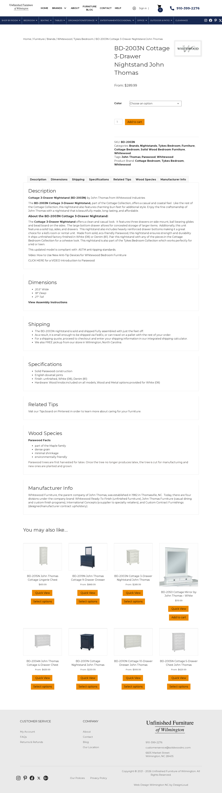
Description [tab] (38, 179)
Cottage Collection (118, 203)
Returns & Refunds (31, 742)
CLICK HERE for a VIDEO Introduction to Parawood (61, 260)
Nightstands (148, 145)
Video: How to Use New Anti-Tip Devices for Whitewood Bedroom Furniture (77, 255)
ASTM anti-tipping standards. (97, 249)
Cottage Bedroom (127, 149)
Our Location (91, 747)
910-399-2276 (154, 742)
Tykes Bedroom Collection (141, 240)
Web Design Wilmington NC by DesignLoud (161, 784)
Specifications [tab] (99, 179)
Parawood (149, 157)
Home (27, 39)
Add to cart (134, 121)
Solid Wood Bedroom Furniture (163, 149)
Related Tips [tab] (122, 179)
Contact (88, 736)
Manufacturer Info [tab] (173, 179)
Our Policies (77, 778)
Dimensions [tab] (59, 179)
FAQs (23, 736)
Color (118, 103)
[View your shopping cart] (159, 6)
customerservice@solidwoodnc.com (168, 747)
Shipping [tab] (78, 179)
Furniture (39, 39)
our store (76, 342)
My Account (27, 731)
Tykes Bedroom (83, 39)
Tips (42, 411)
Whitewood (64, 39)
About (87, 731)
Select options (42, 601)
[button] (65, 8)
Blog (86, 742)
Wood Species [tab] (146, 179)
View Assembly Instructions (47, 302)
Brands (51, 39)
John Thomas (131, 157)
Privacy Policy (98, 778)
